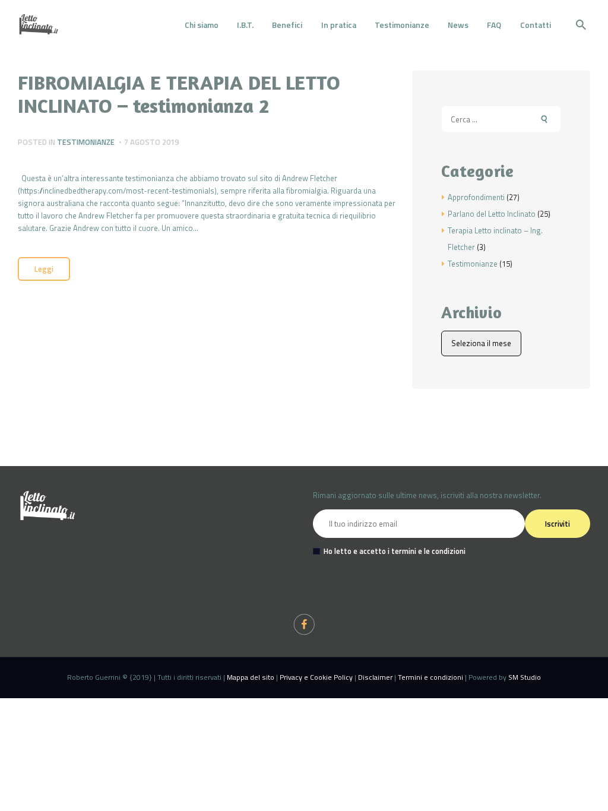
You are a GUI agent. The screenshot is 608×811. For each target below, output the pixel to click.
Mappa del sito (250, 677)
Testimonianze (86, 142)
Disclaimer (375, 677)
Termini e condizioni (430, 677)
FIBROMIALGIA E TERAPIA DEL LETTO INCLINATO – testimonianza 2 (179, 94)
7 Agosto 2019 (151, 142)
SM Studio (524, 677)
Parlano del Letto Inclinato (492, 214)
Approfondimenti (476, 197)
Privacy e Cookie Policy (316, 677)
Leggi (43, 269)
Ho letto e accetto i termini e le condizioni (395, 551)
